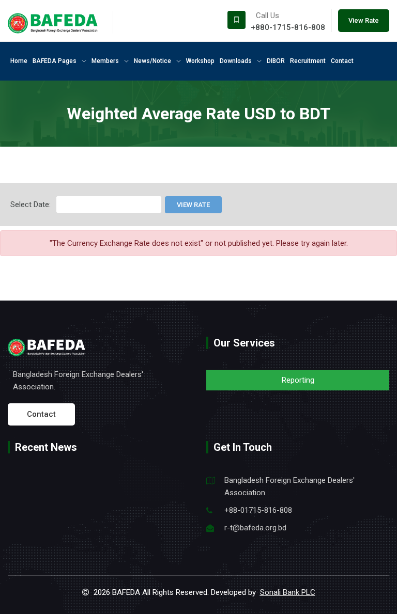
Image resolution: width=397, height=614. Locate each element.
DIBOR (276, 61)
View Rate (363, 20)
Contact (342, 61)
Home (18, 61)
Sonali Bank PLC (287, 592)
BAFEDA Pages (55, 61)
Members (105, 61)
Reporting (298, 380)
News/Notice (153, 61)
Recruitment (308, 61)
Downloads (236, 61)
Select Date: (30, 204)
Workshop (200, 61)
